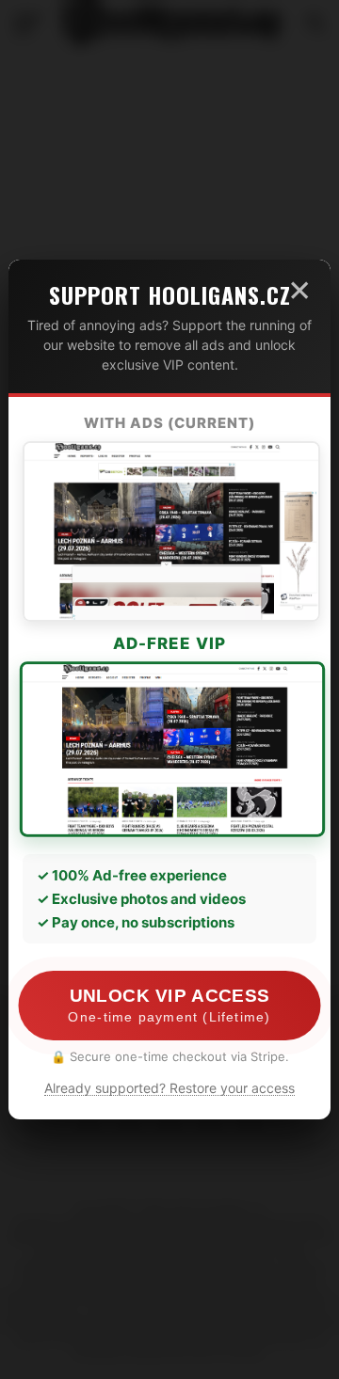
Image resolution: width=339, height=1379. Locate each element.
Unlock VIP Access (169, 1005)
